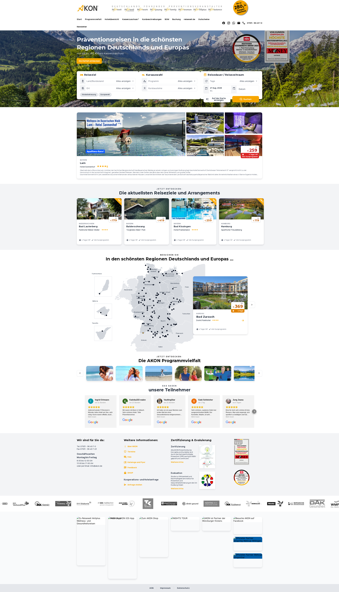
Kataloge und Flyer (136, 462)
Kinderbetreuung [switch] (89, 94)
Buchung (176, 19)
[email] (238, 23)
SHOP (130, 473)
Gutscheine (203, 19)
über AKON (132, 446)
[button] (85, 411)
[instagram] (228, 23)
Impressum (165, 588)
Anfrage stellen (135, 484)
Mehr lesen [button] (92, 417)
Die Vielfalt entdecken (89, 61)
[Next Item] (252, 305)
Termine (131, 451)
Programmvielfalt (93, 19)
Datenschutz (183, 588)
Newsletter (82, 26)
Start (79, 19)
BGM (167, 19)
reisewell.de (189, 19)
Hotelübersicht (112, 19)
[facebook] (223, 23)
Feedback (132, 467)
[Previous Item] (80, 373)
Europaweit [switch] (105, 94)
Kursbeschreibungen (152, 19)
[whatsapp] (233, 23)
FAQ (129, 457)
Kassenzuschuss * (130, 19)
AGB (152, 588)
